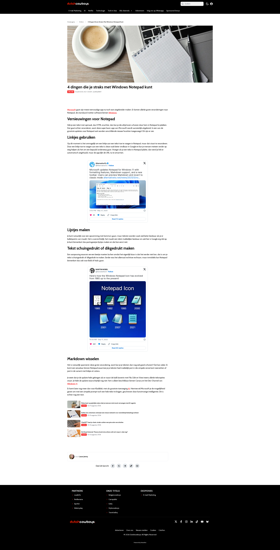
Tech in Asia (112, 11)
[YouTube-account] (202, 521)
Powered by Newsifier (140, 542)
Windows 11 (72, 384)
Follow (111, 165)
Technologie (100, 11)
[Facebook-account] (181, 521)
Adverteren (139, 11)
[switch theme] (207, 3)
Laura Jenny (97, 92)
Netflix (90, 11)
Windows (113, 113)
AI (85, 11)
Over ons (129, 530)
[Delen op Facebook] (113, 466)
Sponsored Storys (173, 11)
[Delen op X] (119, 466)
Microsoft (71, 110)
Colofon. (162, 530)
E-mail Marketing (75, 11)
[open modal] (211, 4)
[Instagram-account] (186, 521)
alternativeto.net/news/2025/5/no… (121, 177)
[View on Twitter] (144, 164)
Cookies (153, 530)
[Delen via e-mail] (137, 466)
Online (71, 92)
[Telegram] (125, 466)
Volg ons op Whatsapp (155, 11)
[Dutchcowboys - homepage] (78, 3)
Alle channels (124, 11)
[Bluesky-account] (207, 521)
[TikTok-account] (197, 521)
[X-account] (176, 521)
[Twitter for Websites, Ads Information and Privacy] (144, 210)
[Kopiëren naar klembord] (131, 466)
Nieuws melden (142, 530)
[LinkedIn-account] (191, 521)
